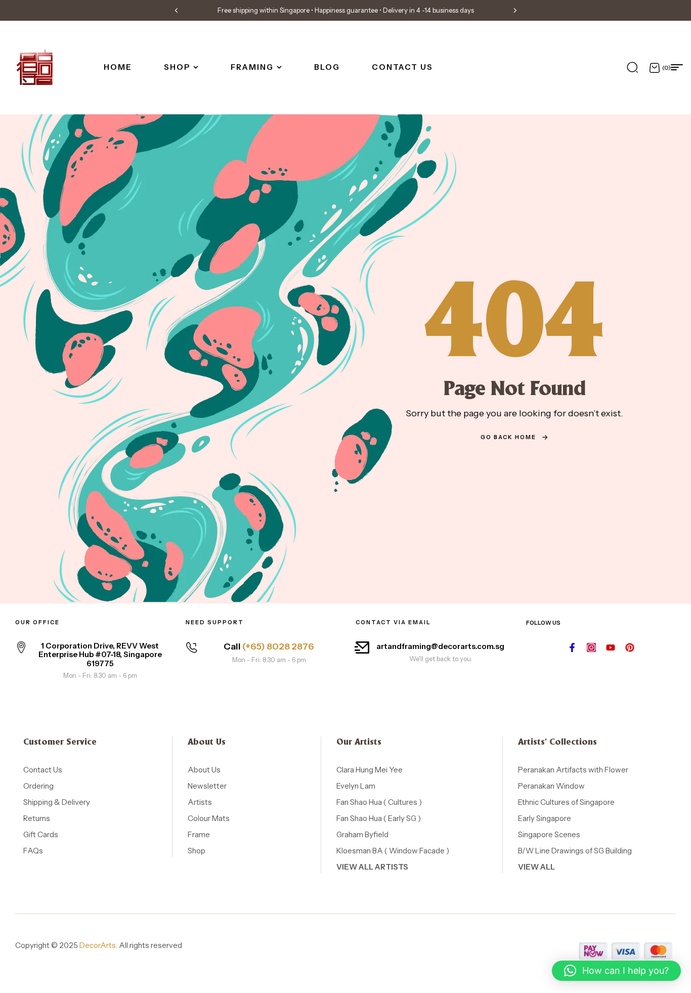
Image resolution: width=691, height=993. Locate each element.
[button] (176, 10)
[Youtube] (610, 647)
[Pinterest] (629, 647)
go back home (508, 437)
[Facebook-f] (572, 647)
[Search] (632, 67)
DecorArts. (98, 945)
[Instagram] (591, 647)
